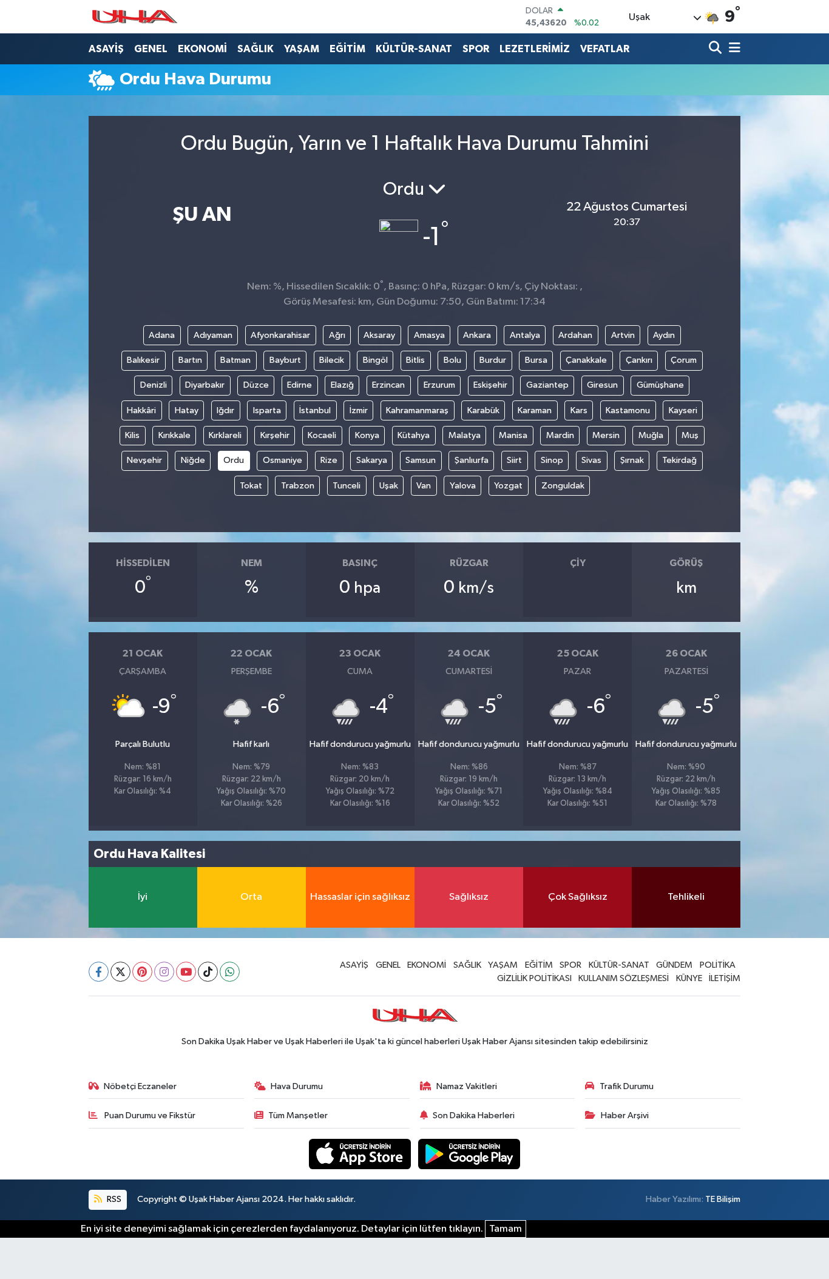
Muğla (650, 435)
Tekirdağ (679, 460)
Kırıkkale (174, 435)
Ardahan (575, 335)
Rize (328, 460)
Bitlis (415, 360)
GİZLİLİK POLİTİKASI (534, 978)
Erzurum (439, 385)
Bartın (190, 360)
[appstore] (361, 1154)
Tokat (251, 485)
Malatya (464, 435)
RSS (113, 1199)
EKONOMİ (202, 49)
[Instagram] (164, 972)
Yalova (463, 485)
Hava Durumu (297, 1086)
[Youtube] (186, 972)
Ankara (477, 335)
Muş (690, 435)
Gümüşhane (660, 385)
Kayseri (683, 410)
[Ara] (716, 49)
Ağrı (337, 335)
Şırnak (632, 460)
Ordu (233, 460)
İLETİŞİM (724, 978)
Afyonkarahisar (280, 335)
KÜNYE (689, 978)
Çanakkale (586, 360)
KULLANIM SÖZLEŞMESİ (623, 978)
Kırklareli (225, 435)
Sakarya (371, 460)
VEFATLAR (604, 49)
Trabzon (297, 485)
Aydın (664, 335)
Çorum (684, 360)
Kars (578, 410)
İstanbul (315, 410)
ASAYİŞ (106, 49)
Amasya (429, 335)
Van (423, 485)
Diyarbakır (205, 385)
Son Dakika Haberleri (474, 1115)
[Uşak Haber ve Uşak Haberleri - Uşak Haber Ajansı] (134, 17)
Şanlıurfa (472, 460)
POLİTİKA (718, 965)
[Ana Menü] (732, 49)
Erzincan (388, 385)
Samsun (420, 460)
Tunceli (346, 485)
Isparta (267, 410)
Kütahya (414, 435)
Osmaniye (282, 460)
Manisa (513, 435)
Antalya (525, 335)
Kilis (132, 435)
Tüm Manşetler (298, 1115)
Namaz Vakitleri (466, 1086)
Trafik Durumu (627, 1086)
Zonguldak (562, 485)
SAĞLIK (255, 49)
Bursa (536, 360)
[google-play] (469, 1154)
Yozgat (508, 485)
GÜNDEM (674, 965)
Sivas (591, 460)
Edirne (299, 385)
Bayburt (285, 360)
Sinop (552, 460)
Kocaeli (322, 435)
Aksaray (379, 335)
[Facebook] (99, 972)
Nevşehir (144, 460)
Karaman (535, 410)
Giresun (602, 385)
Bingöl (375, 360)
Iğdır (225, 410)
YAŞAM (301, 49)
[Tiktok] (208, 972)
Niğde (193, 460)
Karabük (483, 410)
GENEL (150, 49)
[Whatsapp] (230, 972)
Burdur (492, 360)
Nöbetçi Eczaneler (140, 1086)
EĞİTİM (347, 49)
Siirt (514, 460)
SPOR (475, 49)
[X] (120, 972)
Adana (162, 335)
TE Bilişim (722, 1199)
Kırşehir (274, 435)
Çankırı (639, 360)
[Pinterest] (142, 972)
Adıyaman (213, 335)
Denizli (153, 385)
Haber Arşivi (625, 1115)
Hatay (186, 410)
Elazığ (342, 385)
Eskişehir (490, 385)
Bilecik (331, 360)
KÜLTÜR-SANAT (414, 49)
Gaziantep (547, 385)
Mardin (560, 435)
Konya (367, 435)
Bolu (452, 360)
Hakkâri (141, 410)
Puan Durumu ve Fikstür (149, 1115)
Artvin (623, 335)
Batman (235, 360)
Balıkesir (143, 360)
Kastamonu (628, 410)
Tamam (505, 1229)
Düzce (256, 385)
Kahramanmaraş (417, 410)
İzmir (359, 410)
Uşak (388, 485)
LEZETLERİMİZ (534, 49)
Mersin (606, 435)
